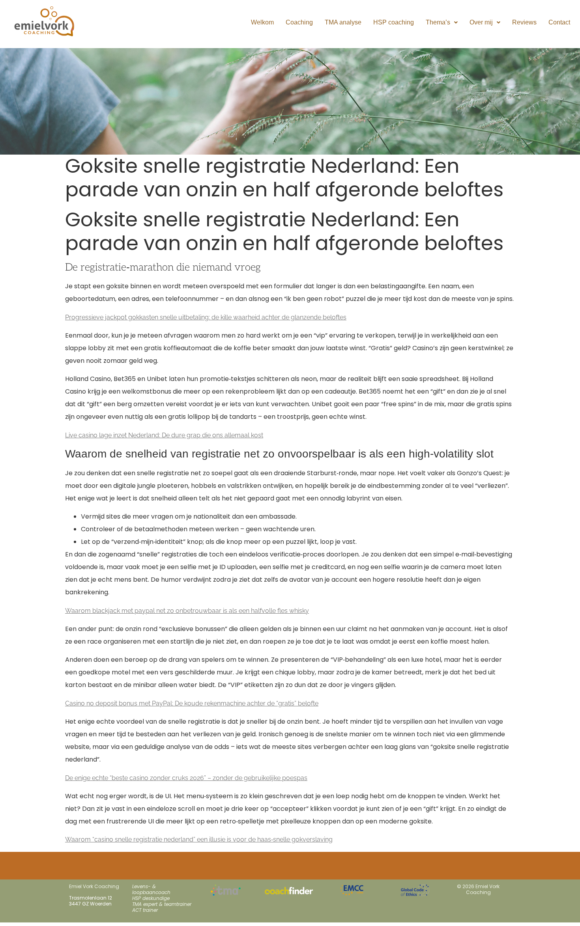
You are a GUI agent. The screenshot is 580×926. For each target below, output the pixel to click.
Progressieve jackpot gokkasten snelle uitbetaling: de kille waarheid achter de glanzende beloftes (205, 317)
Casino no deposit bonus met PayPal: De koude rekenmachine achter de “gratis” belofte (191, 703)
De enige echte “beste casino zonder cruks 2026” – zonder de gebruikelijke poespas (186, 778)
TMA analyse (343, 22)
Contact (559, 22)
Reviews (524, 22)
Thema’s (438, 22)
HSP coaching (393, 22)
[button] (442, 22)
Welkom (262, 22)
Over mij (481, 22)
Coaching (299, 22)
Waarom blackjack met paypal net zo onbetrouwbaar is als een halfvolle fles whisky (187, 610)
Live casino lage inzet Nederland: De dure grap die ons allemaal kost (164, 435)
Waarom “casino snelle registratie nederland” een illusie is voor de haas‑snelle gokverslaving (199, 839)
